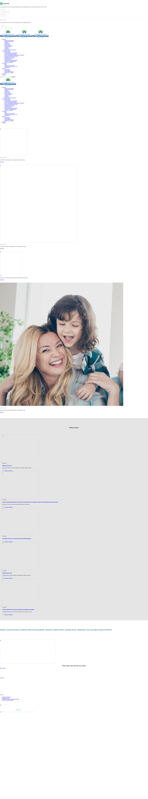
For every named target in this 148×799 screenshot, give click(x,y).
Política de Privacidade (6, 697)
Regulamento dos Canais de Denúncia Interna (10, 699)
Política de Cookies (5, 698)
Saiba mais (2, 161)
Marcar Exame (2, 668)
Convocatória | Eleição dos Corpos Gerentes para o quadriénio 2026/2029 (16, 538)
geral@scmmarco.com (5, 686)
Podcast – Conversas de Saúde (7, 700)
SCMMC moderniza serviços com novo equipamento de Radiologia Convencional (18, 609)
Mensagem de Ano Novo (7, 465)
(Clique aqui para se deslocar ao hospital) (8, 692)
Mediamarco (18, 709)
